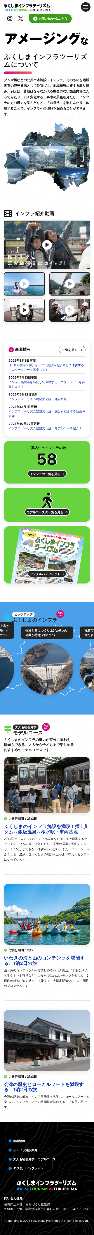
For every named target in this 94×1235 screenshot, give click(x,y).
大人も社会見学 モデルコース (34, 1159)
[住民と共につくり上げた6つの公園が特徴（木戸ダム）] (47, 669)
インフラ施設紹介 (25, 1150)
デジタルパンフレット (45, 574)
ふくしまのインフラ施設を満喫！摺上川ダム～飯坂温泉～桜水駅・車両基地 (46, 829)
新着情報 (19, 1141)
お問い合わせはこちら (53, 18)
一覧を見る (70, 350)
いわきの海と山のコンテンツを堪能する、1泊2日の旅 (44, 960)
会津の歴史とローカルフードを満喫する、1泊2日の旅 (44, 1087)
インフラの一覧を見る (45, 474)
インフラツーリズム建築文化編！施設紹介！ (39, 399)
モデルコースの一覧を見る (45, 512)
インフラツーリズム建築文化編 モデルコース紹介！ (45, 428)
